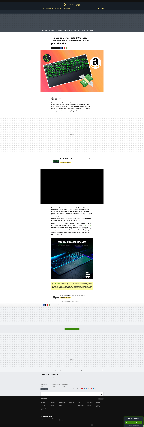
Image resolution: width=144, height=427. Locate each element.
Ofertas (42, 8)
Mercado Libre (58, 8)
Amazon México (67, 8)
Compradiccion (89, 407)
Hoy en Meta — (65, 297)
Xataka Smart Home (43, 409)
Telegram (103, 8)
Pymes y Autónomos (98, 406)
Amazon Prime (87, 225)
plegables (66, 30)
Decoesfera (89, 405)
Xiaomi (75, 30)
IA (56, 30)
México (42, 386)
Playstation (60, 30)
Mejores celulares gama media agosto (55, 370)
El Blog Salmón (98, 403)
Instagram (101, 8)
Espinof (60, 405)
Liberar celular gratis (97, 370)
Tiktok (99, 8)
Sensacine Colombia (61, 420)
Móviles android (65, 384)
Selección (72, 4)
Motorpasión (80, 403)
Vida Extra (52, 405)
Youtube (82, 388)
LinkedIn (93, 388)
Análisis (53, 377)
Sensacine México (62, 418)
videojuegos (54, 386)
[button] (58, 98)
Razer (80, 304)
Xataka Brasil (43, 419)
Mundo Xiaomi (43, 411)
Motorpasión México (80, 419)
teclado (75, 304)
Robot (88, 30)
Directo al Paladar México (72, 419)
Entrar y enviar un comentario (72, 328)
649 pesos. (62, 110)
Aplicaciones (64, 381)
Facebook (83, 30)
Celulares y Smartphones (54, 381)
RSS (89, 388)
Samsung (70, 30)
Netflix (91, 30)
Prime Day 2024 (44, 384)
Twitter (62, 48)
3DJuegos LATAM (53, 418)
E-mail (66, 48)
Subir (100, 398)
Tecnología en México (56, 384)
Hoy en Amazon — (65, 162)
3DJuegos (51, 403)
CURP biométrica (89, 370)
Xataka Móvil (43, 405)
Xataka (42, 403)
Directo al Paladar (72, 403)
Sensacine (61, 403)
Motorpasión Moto (81, 405)
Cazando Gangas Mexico (65, 378)
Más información (80, 425)
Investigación (43, 377)
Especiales (43, 381)
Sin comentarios (56, 47)
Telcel (63, 386)
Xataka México (43, 418)
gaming (84, 304)
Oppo (79, 30)
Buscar (101, 394)
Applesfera (43, 407)
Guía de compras (49, 8)
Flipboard (64, 48)
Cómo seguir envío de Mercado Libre (70, 370)
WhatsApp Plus (81, 370)
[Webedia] (101, 1)
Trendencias (89, 403)
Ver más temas (44, 389)
